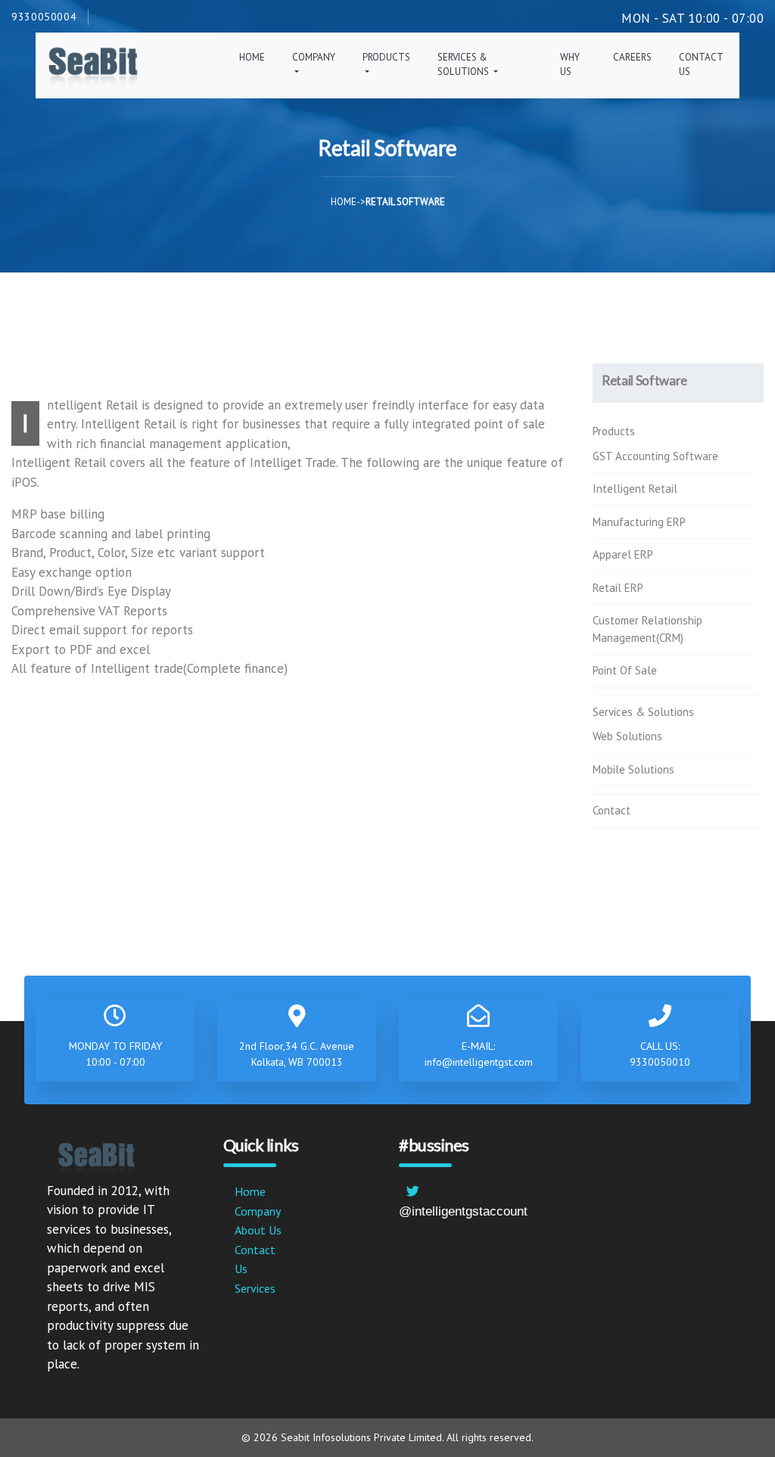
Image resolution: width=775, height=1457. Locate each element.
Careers (632, 57)
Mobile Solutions (633, 769)
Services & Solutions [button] (464, 65)
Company (258, 1211)
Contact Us (701, 65)
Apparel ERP (623, 554)
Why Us (570, 65)
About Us (258, 1230)
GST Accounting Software (655, 456)
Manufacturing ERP (639, 522)
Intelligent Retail (635, 488)
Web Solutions (627, 736)
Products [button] (386, 57)
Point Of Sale (625, 670)
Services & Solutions (643, 712)
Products (614, 431)
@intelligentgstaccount (463, 1211)
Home (252, 57)
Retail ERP (618, 588)
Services (255, 1288)
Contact (611, 810)
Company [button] (313, 57)
